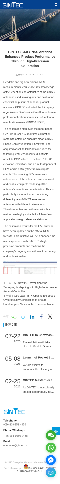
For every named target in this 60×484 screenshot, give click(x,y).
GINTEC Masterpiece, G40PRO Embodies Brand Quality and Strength (39, 380)
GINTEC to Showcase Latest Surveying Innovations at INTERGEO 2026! (39, 335)
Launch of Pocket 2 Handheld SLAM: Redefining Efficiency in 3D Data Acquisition (39, 357)
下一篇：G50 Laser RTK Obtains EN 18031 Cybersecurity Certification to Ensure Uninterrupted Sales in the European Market (29, 300)
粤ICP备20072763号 (30, 471)
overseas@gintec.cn (15, 445)
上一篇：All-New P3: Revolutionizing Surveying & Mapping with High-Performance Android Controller (30, 287)
